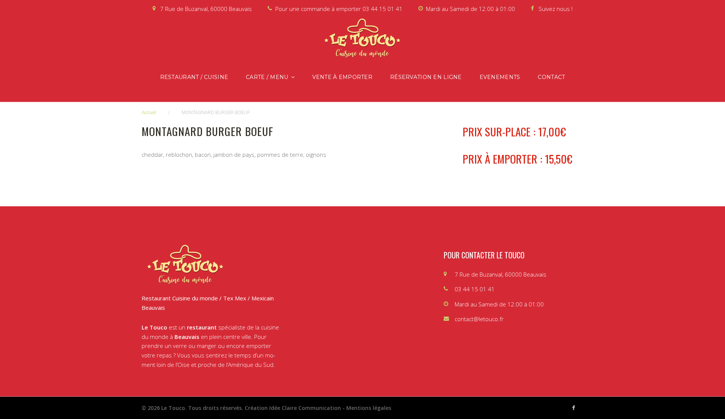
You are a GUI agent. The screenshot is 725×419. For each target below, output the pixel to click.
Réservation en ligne (426, 77)
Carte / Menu (267, 77)
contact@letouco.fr (479, 319)
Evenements (500, 77)
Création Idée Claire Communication (293, 407)
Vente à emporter (342, 77)
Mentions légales (368, 407)
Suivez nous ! (555, 8)
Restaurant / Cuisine (194, 77)
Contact (551, 77)
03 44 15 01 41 (382, 8)
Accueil (149, 112)
